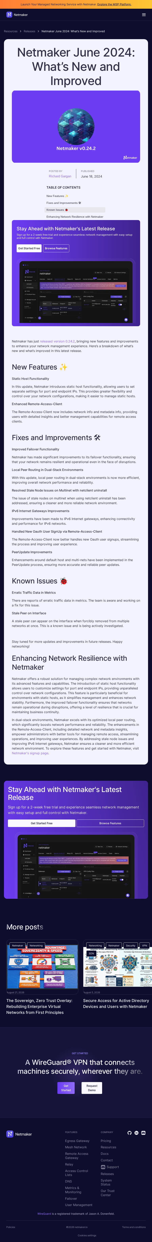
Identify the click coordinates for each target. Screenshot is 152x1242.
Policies (10, 1227)
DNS (68, 1181)
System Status (106, 1182)
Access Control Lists (76, 1173)
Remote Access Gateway (76, 1156)
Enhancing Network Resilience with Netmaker (75, 216)
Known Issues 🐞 (57, 209)
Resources (10, 31)
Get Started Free (29, 248)
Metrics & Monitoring (73, 1190)
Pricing (106, 1141)
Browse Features (56, 248)
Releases (29, 31)
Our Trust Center (108, 1193)
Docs (104, 1154)
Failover (71, 1198)
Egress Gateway (77, 1141)
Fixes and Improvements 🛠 (64, 202)
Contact (107, 1160)
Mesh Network (76, 1147)
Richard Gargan (60, 176)
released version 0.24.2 (57, 341)
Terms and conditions (134, 1227)
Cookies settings (87, 1235)
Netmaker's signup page (30, 753)
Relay (69, 1164)
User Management (78, 1205)
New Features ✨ (57, 196)
